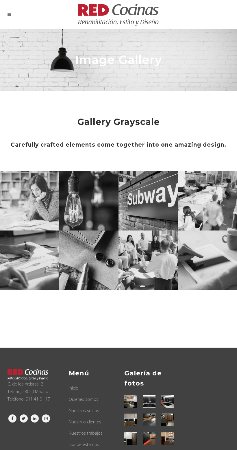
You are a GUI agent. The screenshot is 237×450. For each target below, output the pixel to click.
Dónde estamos (84, 444)
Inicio (73, 388)
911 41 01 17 (38, 399)
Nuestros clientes (85, 422)
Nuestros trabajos (86, 433)
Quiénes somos (83, 399)
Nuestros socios (84, 410)
